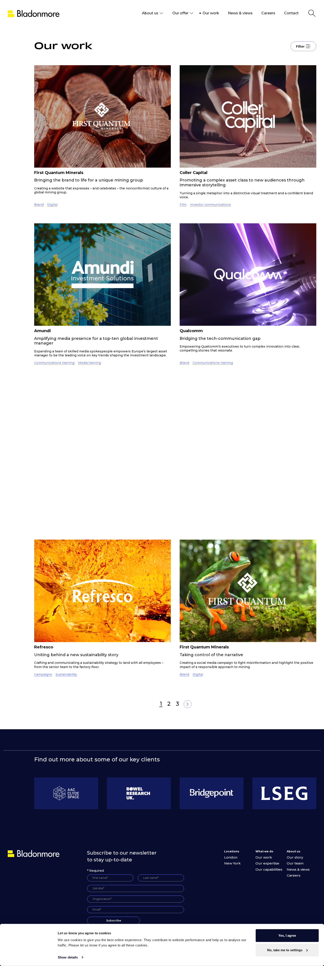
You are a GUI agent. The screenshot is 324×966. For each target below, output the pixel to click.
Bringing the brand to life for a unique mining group (88, 180)
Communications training (54, 363)
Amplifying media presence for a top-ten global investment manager (96, 341)
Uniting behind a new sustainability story (76, 654)
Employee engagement (242, 537)
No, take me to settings (284, 950)
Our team (295, 863)
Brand (39, 205)
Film (183, 205)
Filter (300, 46)
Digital (52, 205)
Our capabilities (268, 869)
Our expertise (267, 863)
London (230, 857)
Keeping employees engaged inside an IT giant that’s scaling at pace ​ (245, 515)
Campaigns (43, 674)
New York (232, 863)
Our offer (180, 13)
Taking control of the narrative (211, 654)
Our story (295, 857)
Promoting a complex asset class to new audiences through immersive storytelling (242, 182)
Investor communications (210, 205)
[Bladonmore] (34, 853)
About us (150, 13)
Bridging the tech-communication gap (220, 338)
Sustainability (88, 537)
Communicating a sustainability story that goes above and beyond (94, 515)
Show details (68, 957)
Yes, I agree (287, 935)
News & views (240, 13)
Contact (291, 13)
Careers (268, 13)
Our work (211, 13)
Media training (89, 363)
